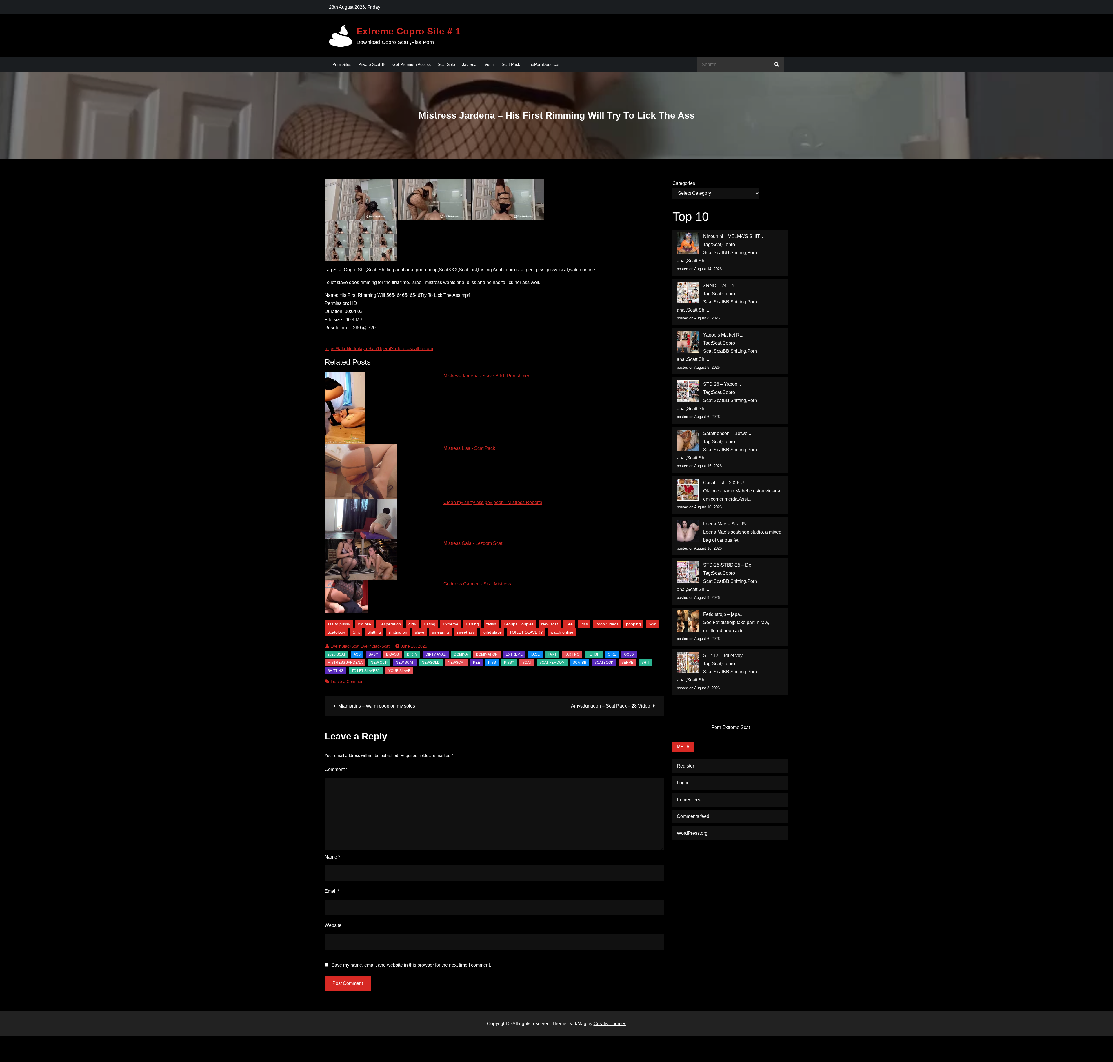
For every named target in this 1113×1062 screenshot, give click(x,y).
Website (333, 925)
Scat (652, 624)
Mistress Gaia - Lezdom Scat (472, 543)
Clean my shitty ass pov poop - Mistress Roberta (492, 502)
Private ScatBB (371, 64)
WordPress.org (692, 833)
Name (332, 856)
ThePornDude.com (544, 64)
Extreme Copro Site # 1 (409, 31)
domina (461, 654)
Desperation (390, 624)
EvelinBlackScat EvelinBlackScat (360, 646)
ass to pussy (338, 624)
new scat (405, 663)
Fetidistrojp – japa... (723, 614)
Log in (683, 782)
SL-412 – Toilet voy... (724, 655)
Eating (429, 624)
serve (627, 663)
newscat (456, 663)
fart (552, 654)
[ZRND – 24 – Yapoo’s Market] (688, 292)
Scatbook (603, 663)
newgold (431, 663)
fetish (491, 624)
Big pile (364, 624)
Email (332, 891)
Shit (356, 632)
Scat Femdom (552, 663)
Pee (569, 624)
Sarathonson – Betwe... (727, 433)
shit (645, 663)
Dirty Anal (435, 654)
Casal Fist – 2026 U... (725, 482)
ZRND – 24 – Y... (720, 285)
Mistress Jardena (345, 663)
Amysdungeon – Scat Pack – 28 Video (610, 705)
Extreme (450, 624)
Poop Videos (607, 624)
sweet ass (466, 632)
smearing (440, 632)
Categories (683, 183)
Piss (584, 624)
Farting (472, 624)
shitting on (397, 632)
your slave (399, 671)
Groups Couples (519, 624)
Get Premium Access (411, 64)
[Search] (777, 64)
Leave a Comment (348, 681)
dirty (412, 624)
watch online (561, 632)
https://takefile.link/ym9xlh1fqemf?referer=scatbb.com (379, 348)
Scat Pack (511, 64)
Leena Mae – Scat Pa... (727, 523)
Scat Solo (446, 64)
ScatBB (579, 663)
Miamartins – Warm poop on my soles (376, 705)
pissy (509, 663)
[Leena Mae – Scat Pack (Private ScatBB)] (688, 531)
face (535, 654)
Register (685, 765)
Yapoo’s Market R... (723, 334)
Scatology (336, 632)
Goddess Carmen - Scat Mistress (477, 583)
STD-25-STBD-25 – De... (729, 565)
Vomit (490, 64)
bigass (392, 654)
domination (487, 654)
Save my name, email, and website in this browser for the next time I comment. (411, 965)
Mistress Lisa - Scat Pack (469, 448)
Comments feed (693, 816)
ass (357, 654)
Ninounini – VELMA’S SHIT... (733, 236)
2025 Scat (336, 654)
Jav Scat (470, 64)
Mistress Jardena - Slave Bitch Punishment (487, 375)
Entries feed (689, 799)
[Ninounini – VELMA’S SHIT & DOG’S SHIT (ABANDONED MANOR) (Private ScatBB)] (688, 243)
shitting (335, 671)
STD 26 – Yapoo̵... (722, 384)
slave (419, 632)
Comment (336, 769)
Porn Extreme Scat (730, 727)
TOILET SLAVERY (526, 632)
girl (612, 654)
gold (629, 654)
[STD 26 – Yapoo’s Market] (688, 391)
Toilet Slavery (366, 671)
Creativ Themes (610, 1023)
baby (373, 654)
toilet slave (492, 632)
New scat (549, 624)
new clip (379, 663)
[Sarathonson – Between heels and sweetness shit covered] (688, 440)
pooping (633, 624)
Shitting (374, 632)
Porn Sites (341, 64)
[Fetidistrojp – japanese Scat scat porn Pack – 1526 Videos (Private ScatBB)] (688, 621)
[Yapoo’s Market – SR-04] (688, 342)
